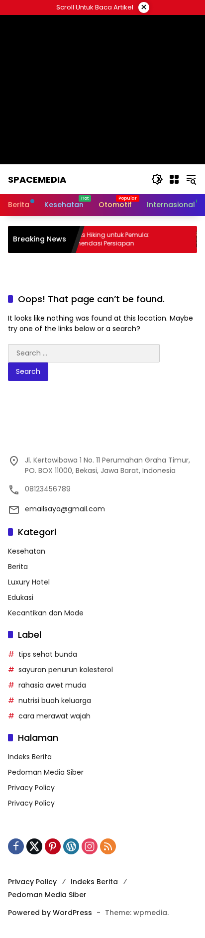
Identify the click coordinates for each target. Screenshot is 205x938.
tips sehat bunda (47, 654)
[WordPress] (71, 846)
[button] (157, 179)
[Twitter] (34, 846)
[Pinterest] (53, 846)
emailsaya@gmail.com (65, 509)
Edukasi (20, 597)
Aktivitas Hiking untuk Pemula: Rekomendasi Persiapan (96, 239)
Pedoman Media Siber (46, 772)
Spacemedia (37, 179)
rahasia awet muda (52, 685)
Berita (18, 567)
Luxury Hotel (29, 582)
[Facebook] (16, 846)
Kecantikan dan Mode (46, 613)
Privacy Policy (31, 788)
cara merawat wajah (54, 716)
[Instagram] (90, 846)
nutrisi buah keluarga (54, 700)
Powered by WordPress (50, 913)
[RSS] (108, 846)
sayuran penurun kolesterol (65, 670)
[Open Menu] (174, 179)
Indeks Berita (30, 757)
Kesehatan (26, 551)
